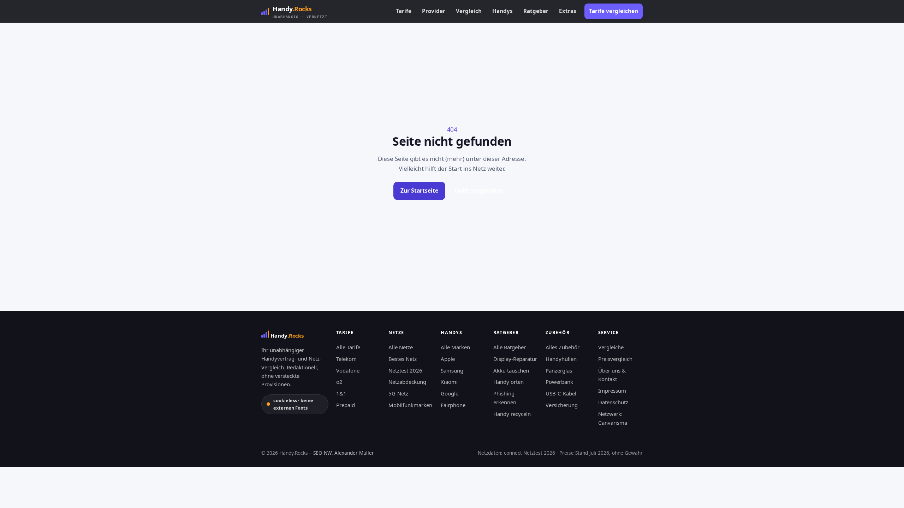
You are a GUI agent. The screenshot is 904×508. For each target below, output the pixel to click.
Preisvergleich (615, 358)
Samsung (452, 370)
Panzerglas (559, 370)
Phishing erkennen (504, 398)
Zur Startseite (419, 190)
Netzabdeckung (407, 381)
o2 (339, 381)
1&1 (341, 393)
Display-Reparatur (515, 358)
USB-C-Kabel (561, 393)
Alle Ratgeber (509, 347)
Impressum (612, 390)
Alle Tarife (348, 347)
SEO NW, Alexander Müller (343, 452)
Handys (502, 10)
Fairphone (453, 405)
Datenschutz (613, 402)
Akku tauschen (511, 370)
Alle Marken (455, 347)
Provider (433, 10)
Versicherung (562, 405)
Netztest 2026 (405, 370)
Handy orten (508, 381)
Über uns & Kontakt (612, 375)
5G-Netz (398, 393)
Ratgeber (535, 10)
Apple (448, 358)
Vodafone (347, 370)
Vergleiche (611, 347)
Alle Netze (400, 347)
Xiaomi (449, 381)
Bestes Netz (402, 358)
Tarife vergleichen (613, 10)
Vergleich (469, 10)
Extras (567, 10)
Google (449, 393)
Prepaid (345, 405)
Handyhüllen (561, 358)
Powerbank (559, 381)
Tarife (403, 10)
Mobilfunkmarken (410, 405)
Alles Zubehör (562, 347)
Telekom (346, 358)
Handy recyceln (512, 413)
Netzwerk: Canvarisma (612, 418)
